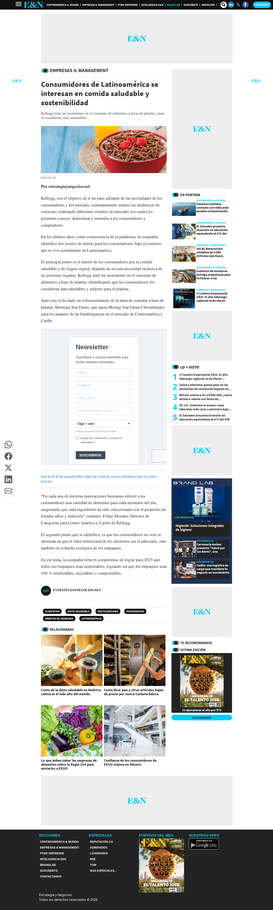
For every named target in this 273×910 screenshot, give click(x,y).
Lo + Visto (189, 367)
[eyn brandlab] (193, 483)
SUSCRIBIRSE (201, 718)
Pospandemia (135, 611)
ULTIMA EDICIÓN (193, 649)
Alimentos (52, 611)
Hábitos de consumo (59, 618)
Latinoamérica (91, 618)
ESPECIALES (100, 835)
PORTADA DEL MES (156, 835)
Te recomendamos (196, 642)
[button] (8, 444)
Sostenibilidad (108, 611)
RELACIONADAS (62, 629)
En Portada (190, 194)
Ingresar (262, 4)
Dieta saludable (79, 611)
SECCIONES (49, 835)
